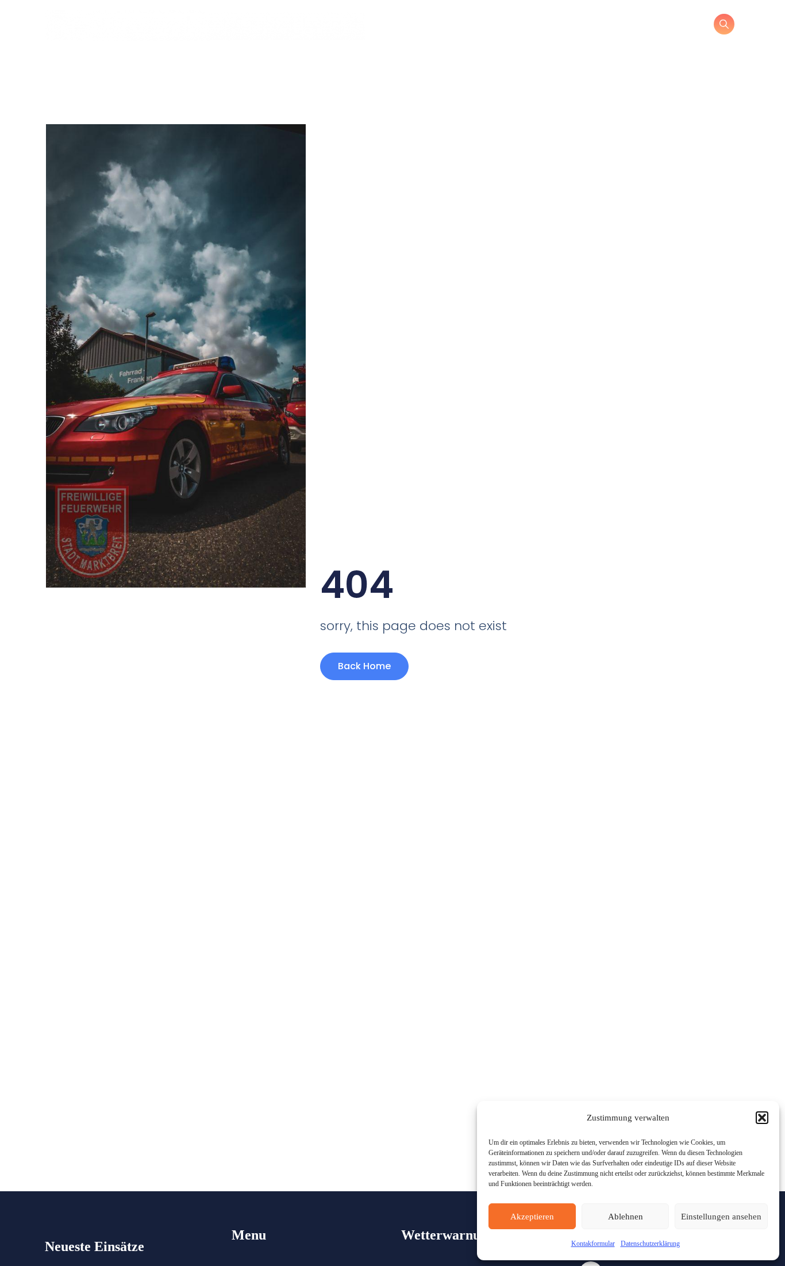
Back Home (364, 666)
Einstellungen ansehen (721, 1216)
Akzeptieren (532, 1216)
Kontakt (550, 26)
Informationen (475, 26)
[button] (762, 1117)
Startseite (398, 26)
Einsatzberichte (626, 26)
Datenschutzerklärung (650, 1244)
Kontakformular (593, 1244)
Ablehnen (625, 1216)
